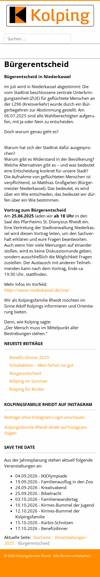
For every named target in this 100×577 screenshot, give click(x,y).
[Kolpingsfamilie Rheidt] (50, 15)
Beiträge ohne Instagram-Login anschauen (44, 417)
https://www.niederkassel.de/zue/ (36, 290)
